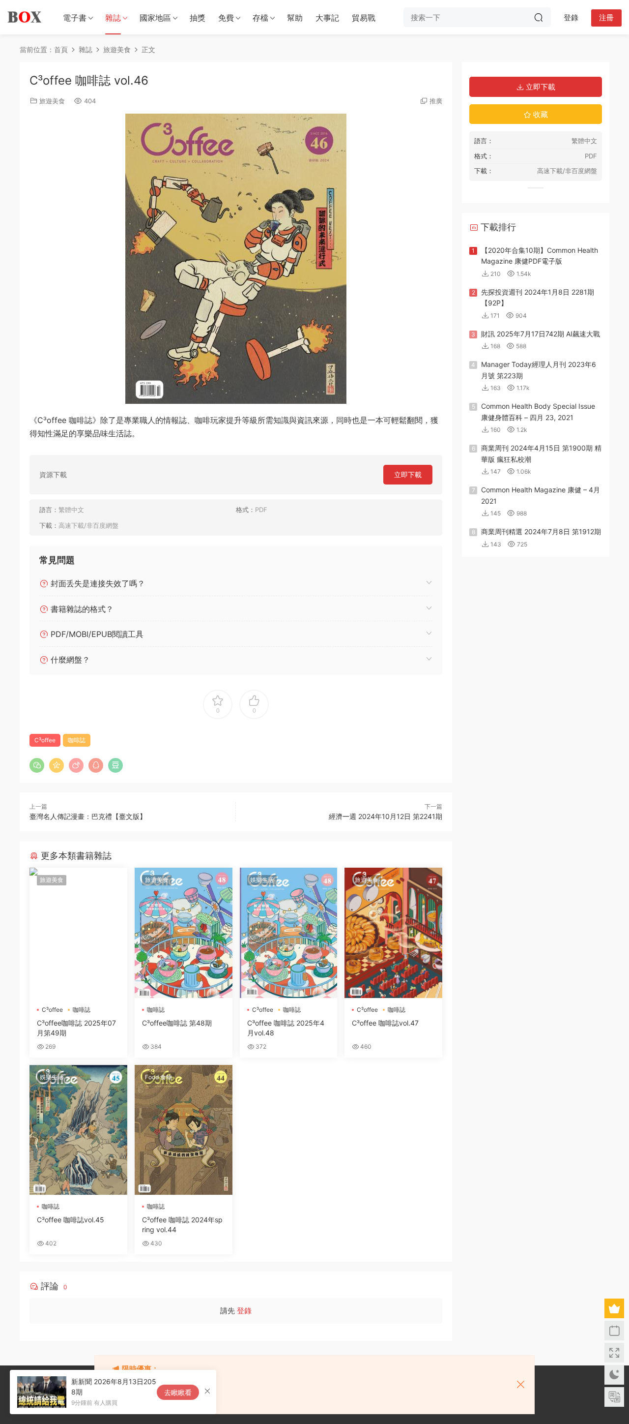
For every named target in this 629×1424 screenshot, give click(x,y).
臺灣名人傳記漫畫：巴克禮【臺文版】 (87, 816)
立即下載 (408, 474)
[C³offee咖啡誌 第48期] (183, 933)
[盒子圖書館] (24, 17)
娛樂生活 (262, 879)
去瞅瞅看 (178, 1392)
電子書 (74, 18)
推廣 (435, 101)
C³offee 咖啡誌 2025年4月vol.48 (285, 1028)
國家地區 (155, 18)
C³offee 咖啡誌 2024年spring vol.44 (182, 1224)
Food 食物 (158, 1077)
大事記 (327, 18)
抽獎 (197, 18)
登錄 (244, 1310)
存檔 (260, 18)
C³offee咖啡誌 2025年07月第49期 (76, 1028)
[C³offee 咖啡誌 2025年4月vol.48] (289, 933)
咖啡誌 (77, 740)
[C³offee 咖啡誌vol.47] (393, 933)
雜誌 (113, 18)
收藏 (539, 114)
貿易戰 (363, 18)
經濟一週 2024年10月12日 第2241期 (385, 816)
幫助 (295, 18)
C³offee (45, 740)
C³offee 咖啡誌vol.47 (385, 1023)
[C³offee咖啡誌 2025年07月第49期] (78, 933)
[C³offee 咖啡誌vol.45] (78, 1130)
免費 (226, 18)
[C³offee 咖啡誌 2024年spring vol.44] (183, 1130)
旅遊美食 (52, 101)
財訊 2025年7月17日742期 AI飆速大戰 (540, 334)
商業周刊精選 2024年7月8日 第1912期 (541, 531)
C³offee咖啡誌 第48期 (177, 1023)
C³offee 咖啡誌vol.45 (70, 1219)
